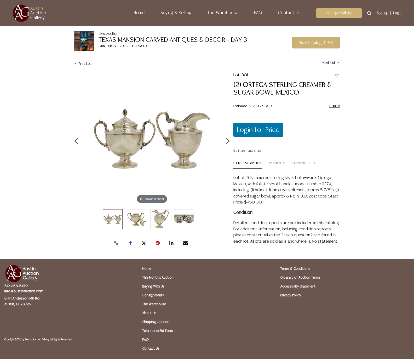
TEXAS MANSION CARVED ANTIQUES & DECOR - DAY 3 (173, 40)
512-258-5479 (16, 286)
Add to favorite (337, 76)
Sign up (382, 13)
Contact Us (289, 13)
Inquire (334, 106)
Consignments (153, 295)
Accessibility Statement (298, 286)
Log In (397, 13)
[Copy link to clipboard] (116, 243)
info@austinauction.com (23, 291)
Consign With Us (339, 13)
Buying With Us (153, 286)
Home (139, 13)
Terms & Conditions (295, 268)
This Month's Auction (157, 277)
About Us (149, 313)
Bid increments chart (247, 151)
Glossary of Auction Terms (300, 277)
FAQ (258, 13)
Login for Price (258, 130)
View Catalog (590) (316, 43)
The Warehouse (222, 13)
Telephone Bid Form (157, 331)
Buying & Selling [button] (176, 13)
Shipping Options (155, 322)
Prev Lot (84, 64)
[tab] (247, 165)
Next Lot (329, 63)
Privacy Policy (290, 295)
